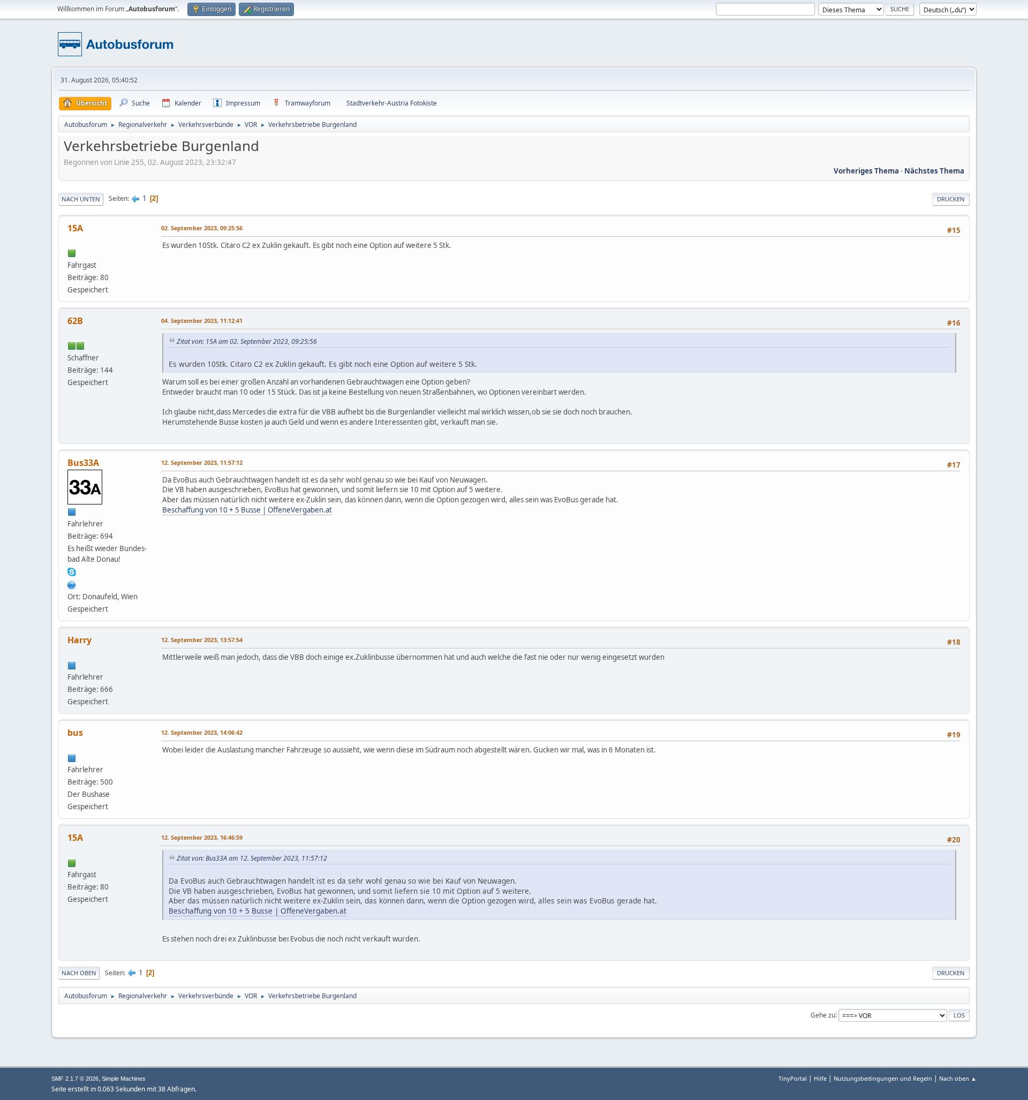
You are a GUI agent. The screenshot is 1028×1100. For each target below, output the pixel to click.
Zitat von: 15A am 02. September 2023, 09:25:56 (247, 341)
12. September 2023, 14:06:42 (202, 732)
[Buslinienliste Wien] (71, 584)
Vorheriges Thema (866, 171)
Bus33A (83, 463)
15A (75, 228)
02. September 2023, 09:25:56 (202, 228)
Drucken (951, 199)
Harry (79, 640)
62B (75, 321)
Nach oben (79, 973)
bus (75, 733)
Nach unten (81, 199)
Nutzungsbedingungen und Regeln (883, 1078)
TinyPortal (792, 1078)
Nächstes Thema (934, 171)
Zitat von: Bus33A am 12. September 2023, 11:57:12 (252, 858)
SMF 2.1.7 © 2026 (75, 1078)
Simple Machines (124, 1078)
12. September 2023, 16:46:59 (202, 837)
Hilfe (820, 1078)
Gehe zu (823, 1014)
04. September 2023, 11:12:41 (202, 321)
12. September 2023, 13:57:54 (202, 640)
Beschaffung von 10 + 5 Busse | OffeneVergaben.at (247, 510)
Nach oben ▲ (958, 1078)
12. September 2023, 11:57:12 (202, 462)
